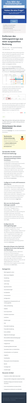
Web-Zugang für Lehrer (9, 272)
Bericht (5, 364)
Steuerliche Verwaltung (17, 47)
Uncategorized (7, 366)
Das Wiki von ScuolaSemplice (9, 25)
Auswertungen (7, 369)
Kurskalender (7, 292)
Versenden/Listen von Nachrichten (11, 349)
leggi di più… (19, 199)
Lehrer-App (6, 283)
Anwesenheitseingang (9, 340)
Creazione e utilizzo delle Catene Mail (12, 376)
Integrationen (7, 343)
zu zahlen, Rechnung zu (7, 122)
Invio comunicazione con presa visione (12, 386)
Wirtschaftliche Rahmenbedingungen (12, 337)
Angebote (6, 355)
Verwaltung (6, 278)
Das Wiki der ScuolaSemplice (13, 2)
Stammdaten (7, 281)
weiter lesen (14, 264)
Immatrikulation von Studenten (11, 352)
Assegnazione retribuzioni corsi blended (13, 389)
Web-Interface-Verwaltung (8, 26)
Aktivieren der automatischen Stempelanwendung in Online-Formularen (12, 158)
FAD (5, 323)
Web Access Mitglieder (9, 275)
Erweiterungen (7, 320)
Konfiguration (7, 298)
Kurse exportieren (8, 311)
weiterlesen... (14, 178)
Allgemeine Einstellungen (9, 334)
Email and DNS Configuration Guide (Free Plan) (14, 379)
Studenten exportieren (9, 314)
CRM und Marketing (8, 305)
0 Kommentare (7, 49)
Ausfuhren (6, 317)
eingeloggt (9, 130)
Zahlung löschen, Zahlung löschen (12, 120)
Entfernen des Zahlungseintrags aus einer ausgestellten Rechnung (12, 40)
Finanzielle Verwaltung (8, 28)
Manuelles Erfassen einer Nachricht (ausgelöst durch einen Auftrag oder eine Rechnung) (14, 248)
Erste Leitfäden (7, 332)
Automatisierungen (8, 289)
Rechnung (22, 120)
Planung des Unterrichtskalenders (11, 361)
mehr (8, 219)
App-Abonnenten (8, 286)
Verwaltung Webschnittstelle (10, 346)
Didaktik (6, 308)
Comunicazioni (7, 295)
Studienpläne (7, 358)
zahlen (14, 122)
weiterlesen (11, 242)
